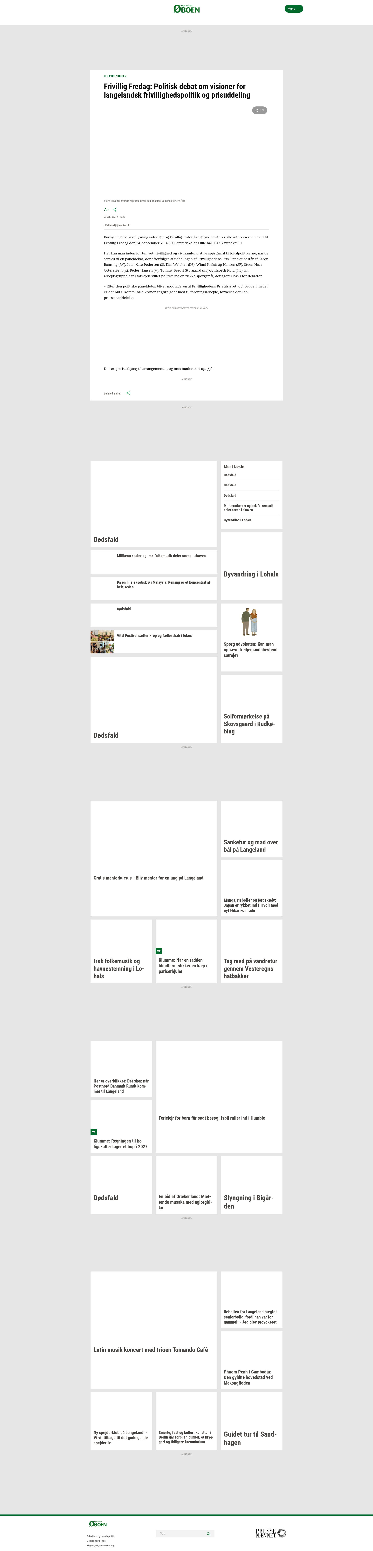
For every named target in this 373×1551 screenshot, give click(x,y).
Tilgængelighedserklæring (100, 1545)
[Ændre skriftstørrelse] (106, 209)
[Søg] (208, 1533)
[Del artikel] (114, 209)
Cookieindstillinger (96, 1541)
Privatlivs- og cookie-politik (101, 1536)
